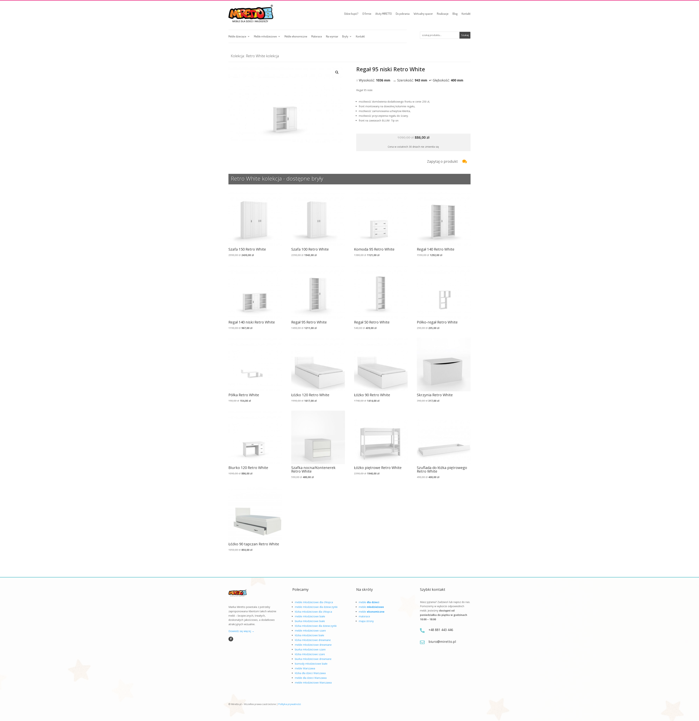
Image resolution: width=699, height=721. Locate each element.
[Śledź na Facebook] (230, 639)
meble (369, 602)
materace (364, 616)
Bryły (345, 36)
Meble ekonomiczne (296, 36)
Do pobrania (403, 13)
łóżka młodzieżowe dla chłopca (313, 611)
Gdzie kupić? (351, 13)
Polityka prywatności (289, 704)
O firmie (366, 13)
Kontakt (466, 13)
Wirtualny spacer (423, 13)
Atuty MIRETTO (383, 13)
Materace (316, 36)
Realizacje (443, 13)
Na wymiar (332, 36)
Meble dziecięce (237, 36)
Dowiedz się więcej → (241, 631)
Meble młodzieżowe (265, 36)
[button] (337, 72)
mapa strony (366, 621)
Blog (455, 13)
